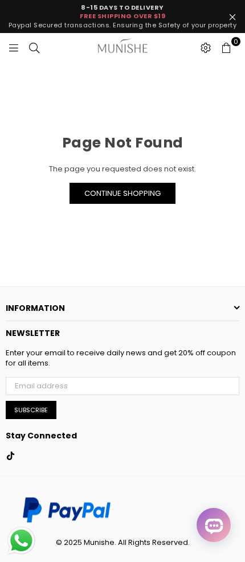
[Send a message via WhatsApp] (21, 540)
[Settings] (205, 47)
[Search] (34, 47)
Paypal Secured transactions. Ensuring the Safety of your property (123, 16)
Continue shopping (122, 193)
